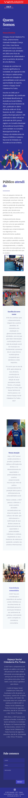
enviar (19, 782)
